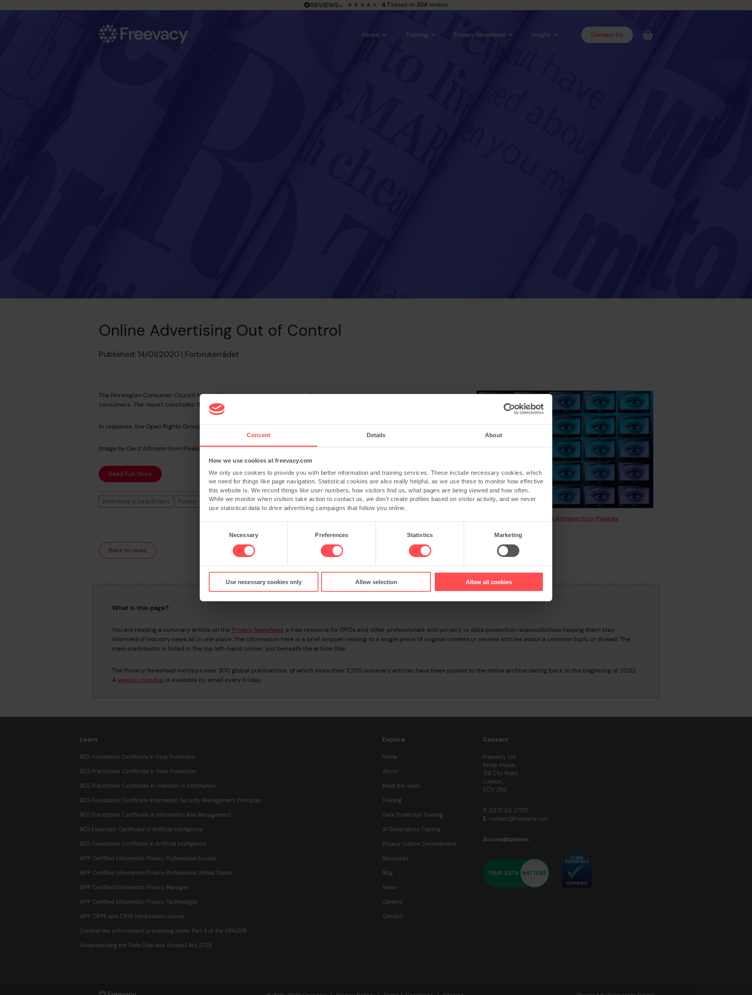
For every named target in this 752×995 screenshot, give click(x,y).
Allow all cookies (489, 582)
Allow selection (376, 582)
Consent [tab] (258, 435)
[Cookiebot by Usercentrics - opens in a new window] (509, 409)
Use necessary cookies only (264, 582)
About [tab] (493, 435)
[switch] (332, 550)
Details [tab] (376, 435)
